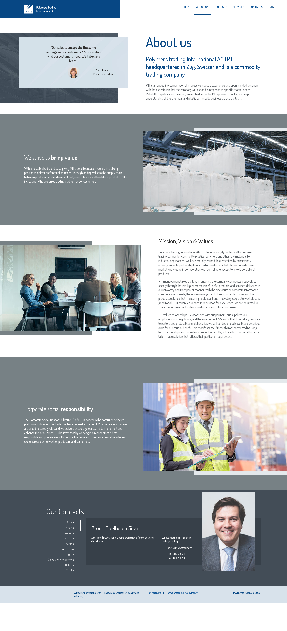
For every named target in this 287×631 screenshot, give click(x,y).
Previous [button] (27, 64)
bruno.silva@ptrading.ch (180, 547)
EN (271, 6)
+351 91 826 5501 (176, 553)
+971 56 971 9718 (176, 557)
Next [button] (119, 64)
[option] (73, 60)
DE (276, 6)
